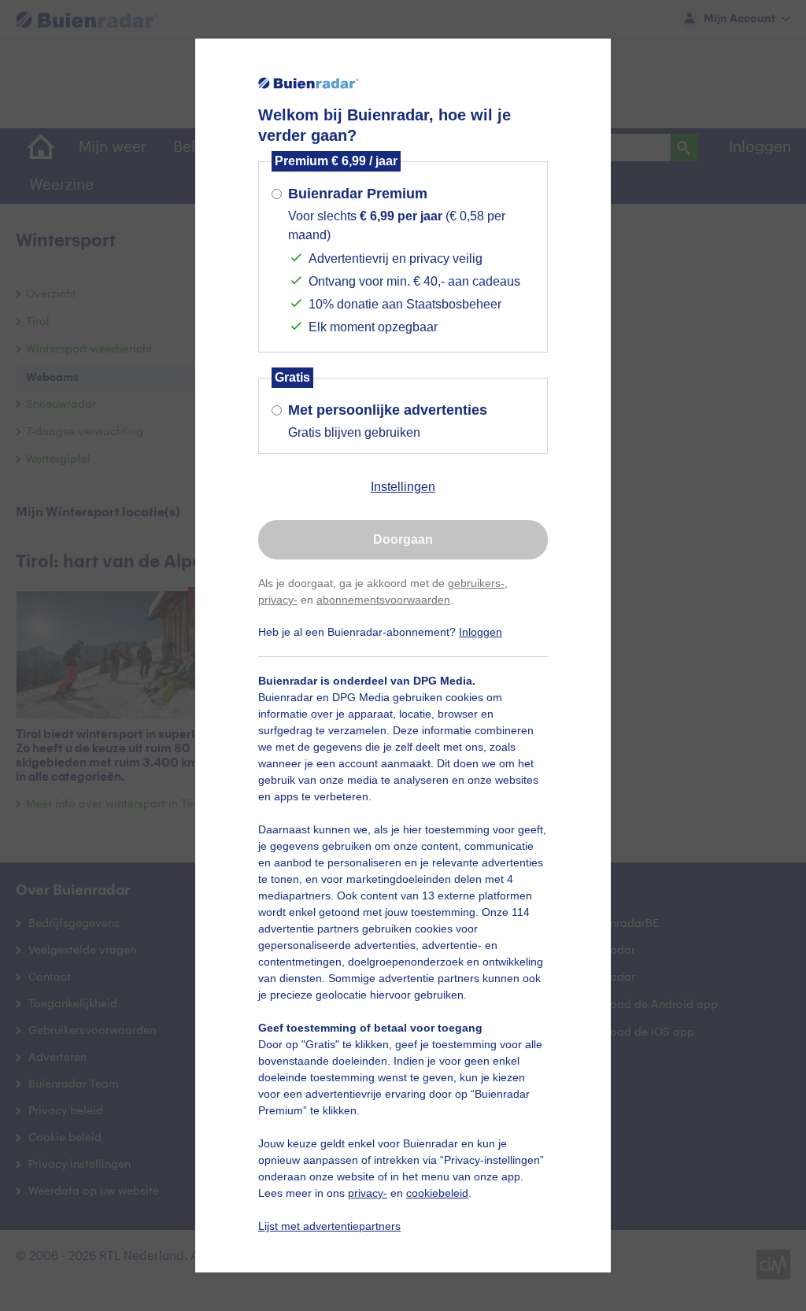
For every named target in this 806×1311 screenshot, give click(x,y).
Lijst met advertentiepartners (329, 1226)
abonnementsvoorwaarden (383, 599)
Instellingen (403, 486)
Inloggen (480, 632)
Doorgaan (403, 539)
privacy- (278, 599)
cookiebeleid (437, 1193)
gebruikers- (476, 583)
